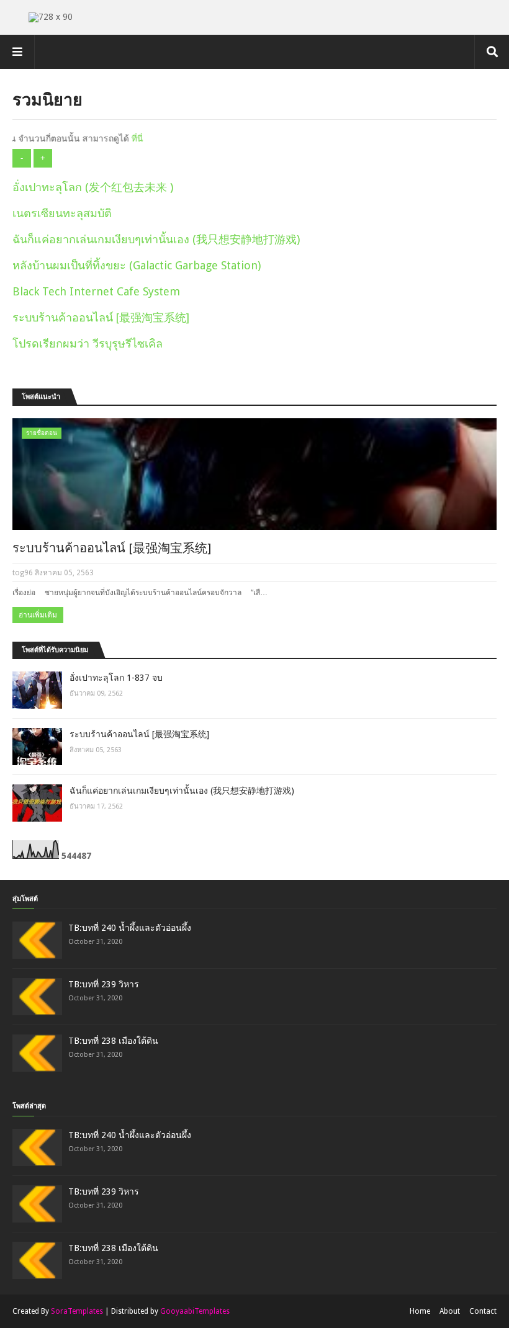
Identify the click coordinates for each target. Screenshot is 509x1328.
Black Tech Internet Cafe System (96, 291)
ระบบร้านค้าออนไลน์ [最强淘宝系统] (100, 317)
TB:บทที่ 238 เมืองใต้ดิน (113, 1041)
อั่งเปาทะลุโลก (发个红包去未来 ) (92, 187)
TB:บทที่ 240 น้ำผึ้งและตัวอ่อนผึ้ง (129, 928)
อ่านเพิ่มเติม (38, 615)
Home (420, 1311)
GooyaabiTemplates (195, 1311)
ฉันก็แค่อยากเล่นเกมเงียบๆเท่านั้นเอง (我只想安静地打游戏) (156, 239)
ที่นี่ (121, 138)
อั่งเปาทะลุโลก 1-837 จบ (116, 678)
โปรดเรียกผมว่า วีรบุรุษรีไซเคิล (87, 343)
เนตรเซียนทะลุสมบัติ (62, 213)
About (449, 1311)
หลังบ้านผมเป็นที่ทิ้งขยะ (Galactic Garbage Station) (136, 265)
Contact (483, 1311)
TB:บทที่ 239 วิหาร (103, 984)
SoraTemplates (77, 1311)
